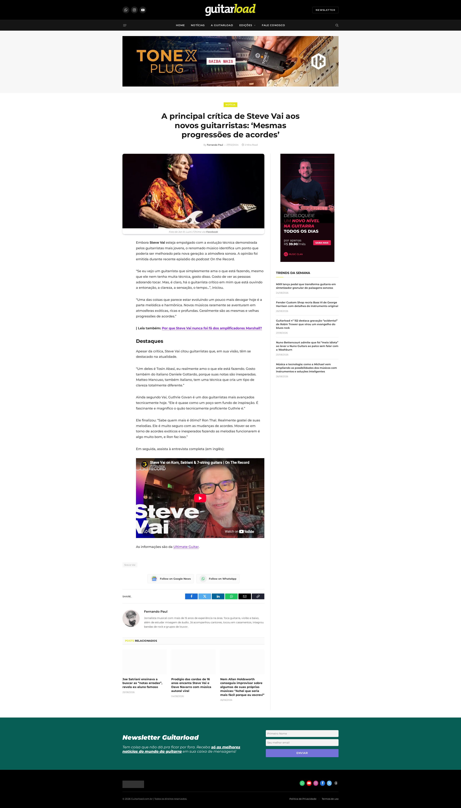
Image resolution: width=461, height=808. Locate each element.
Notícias (198, 25)
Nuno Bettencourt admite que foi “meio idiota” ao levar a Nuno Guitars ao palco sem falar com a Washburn (307, 346)
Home (180, 25)
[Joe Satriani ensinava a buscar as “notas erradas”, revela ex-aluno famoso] (144, 662)
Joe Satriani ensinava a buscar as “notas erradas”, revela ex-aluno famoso (142, 683)
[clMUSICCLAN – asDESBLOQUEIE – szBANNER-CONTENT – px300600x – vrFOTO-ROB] (307, 261)
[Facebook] (126, 251)
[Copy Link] (126, 288)
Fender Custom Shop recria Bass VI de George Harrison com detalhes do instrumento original (307, 304)
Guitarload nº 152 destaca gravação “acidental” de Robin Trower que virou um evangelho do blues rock (306, 324)
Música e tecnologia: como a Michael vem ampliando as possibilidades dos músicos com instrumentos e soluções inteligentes (306, 368)
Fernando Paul (215, 144)
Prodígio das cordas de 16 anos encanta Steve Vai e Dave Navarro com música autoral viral (191, 685)
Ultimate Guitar (186, 547)
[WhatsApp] (126, 279)
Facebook (212, 232)
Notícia (230, 104)
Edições (245, 25)
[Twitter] (126, 261)
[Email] (126, 270)
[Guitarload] (230, 10)
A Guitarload (222, 25)
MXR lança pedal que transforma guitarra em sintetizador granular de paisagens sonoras (306, 286)
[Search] (337, 25)
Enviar (302, 753)
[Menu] (124, 25)
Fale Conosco (273, 25)
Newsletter (325, 9)
